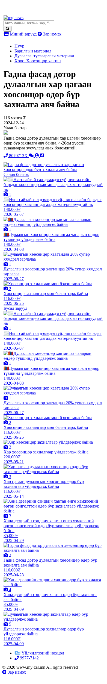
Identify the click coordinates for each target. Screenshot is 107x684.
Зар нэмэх (51, 34)
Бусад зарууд (15, 308)
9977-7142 (29, 658)
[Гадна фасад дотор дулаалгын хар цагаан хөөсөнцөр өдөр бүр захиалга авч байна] (53, 169)
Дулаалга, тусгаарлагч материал (44, 56)
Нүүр (19, 46)
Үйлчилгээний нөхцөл (43, 653)
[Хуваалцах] (42, 155)
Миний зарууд (23, 34)
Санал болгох (16, 174)
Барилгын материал (32, 51)
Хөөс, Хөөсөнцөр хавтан (37, 60)
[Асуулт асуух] (32, 155)
